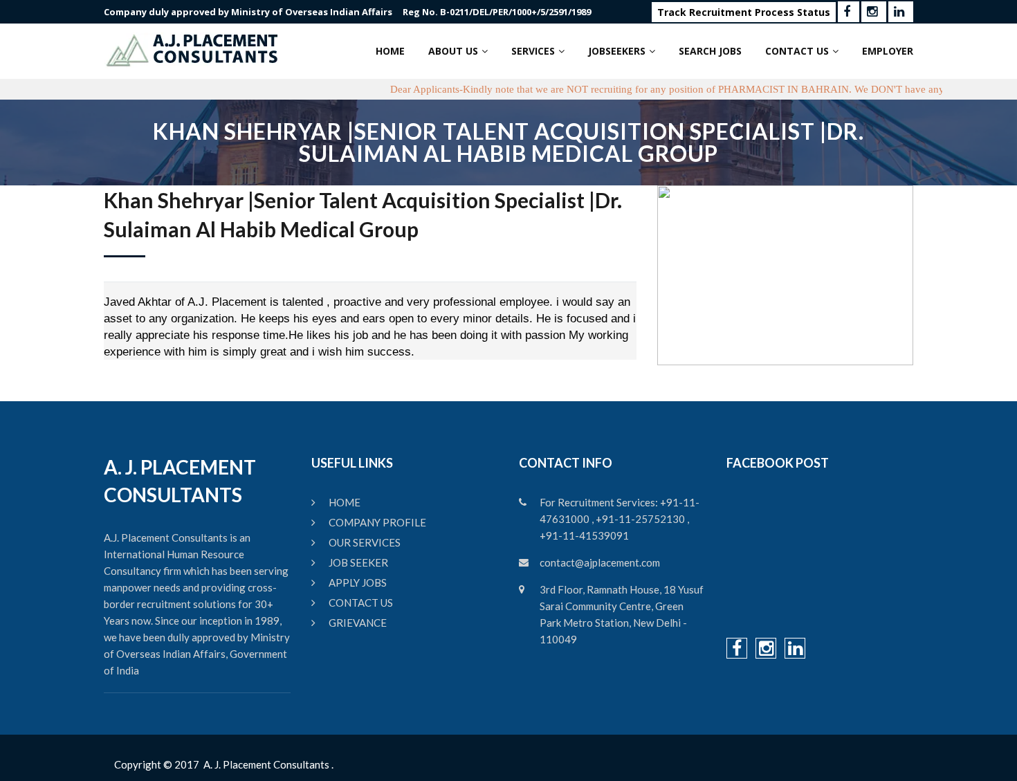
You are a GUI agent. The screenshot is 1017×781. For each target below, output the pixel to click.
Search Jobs (710, 50)
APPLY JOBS (358, 582)
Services (533, 50)
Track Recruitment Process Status (743, 12)
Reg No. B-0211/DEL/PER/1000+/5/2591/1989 (497, 12)
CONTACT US (361, 602)
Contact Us (797, 50)
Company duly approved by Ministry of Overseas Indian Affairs (248, 12)
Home (390, 50)
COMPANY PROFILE (377, 522)
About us (453, 50)
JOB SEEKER (358, 562)
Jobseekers (616, 50)
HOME (344, 502)
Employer (887, 50)
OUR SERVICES (365, 542)
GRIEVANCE (358, 622)
